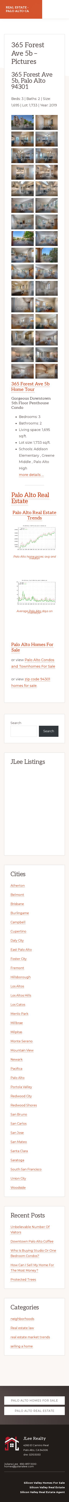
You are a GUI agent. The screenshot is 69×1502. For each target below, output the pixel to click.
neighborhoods (22, 1319)
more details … (31, 475)
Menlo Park (19, 1014)
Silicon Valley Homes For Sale (44, 1482)
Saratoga (17, 1160)
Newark (17, 1059)
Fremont (17, 968)
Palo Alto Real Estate (30, 498)
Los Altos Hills (21, 995)
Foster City (19, 959)
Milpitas (16, 1032)
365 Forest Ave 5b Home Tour (30, 386)
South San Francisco (26, 1169)
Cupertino (18, 931)
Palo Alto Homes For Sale (32, 647)
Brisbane (17, 904)
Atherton (18, 885)
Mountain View (22, 1050)
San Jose (17, 1133)
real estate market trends (30, 1337)
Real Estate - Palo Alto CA (17, 9)
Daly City (17, 940)
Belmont (17, 895)
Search (16, 723)
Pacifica (16, 1068)
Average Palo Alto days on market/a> (35, 611)
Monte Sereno (22, 1041)
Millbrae (17, 1023)
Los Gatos (18, 1004)
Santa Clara (19, 1151)
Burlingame (20, 913)
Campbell (18, 922)
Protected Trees (23, 1279)
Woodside (18, 1187)
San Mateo (19, 1142)
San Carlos (18, 1123)
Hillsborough (21, 977)
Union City (18, 1178)
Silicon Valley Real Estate (47, 1487)
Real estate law (22, 1328)
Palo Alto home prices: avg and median (34, 557)
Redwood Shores (24, 1105)
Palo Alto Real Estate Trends (34, 515)
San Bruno (19, 1114)
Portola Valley (21, 1087)
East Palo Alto (21, 950)
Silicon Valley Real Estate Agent (42, 1492)
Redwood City (21, 1096)
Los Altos (17, 986)
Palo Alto (18, 1078)
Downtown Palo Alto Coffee (32, 1241)
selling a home (22, 1346)
